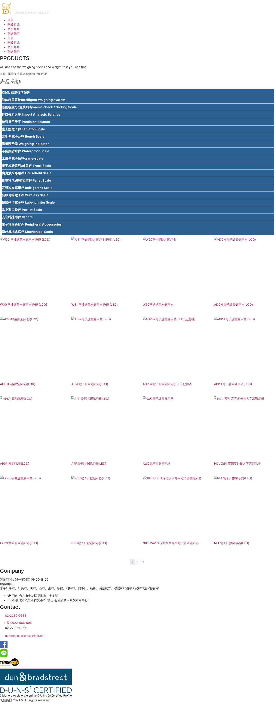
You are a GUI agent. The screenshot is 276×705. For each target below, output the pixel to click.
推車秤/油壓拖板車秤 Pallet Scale (26, 180)
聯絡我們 (14, 33)
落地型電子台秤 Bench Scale (23, 136)
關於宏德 (14, 24)
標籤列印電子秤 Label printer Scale (28, 202)
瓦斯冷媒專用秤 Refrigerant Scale (27, 188)
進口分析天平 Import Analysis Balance (31, 114)
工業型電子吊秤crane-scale (22, 158)
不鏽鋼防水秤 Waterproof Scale (25, 151)
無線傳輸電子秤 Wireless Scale (25, 195)
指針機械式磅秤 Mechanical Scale (27, 232)
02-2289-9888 (15, 615)
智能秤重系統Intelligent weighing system (33, 100)
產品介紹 (14, 29)
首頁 (11, 20)
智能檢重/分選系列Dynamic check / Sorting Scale (39, 107)
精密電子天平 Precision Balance (26, 122)
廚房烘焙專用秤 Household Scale (26, 173)
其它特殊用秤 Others (17, 217)
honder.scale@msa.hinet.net (24, 636)
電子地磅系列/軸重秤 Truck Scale (26, 166)
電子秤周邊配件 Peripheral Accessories (32, 224)
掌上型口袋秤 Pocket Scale (22, 210)
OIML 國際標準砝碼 (16, 92)
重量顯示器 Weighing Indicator (25, 144)
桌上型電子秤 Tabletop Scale (23, 129)
